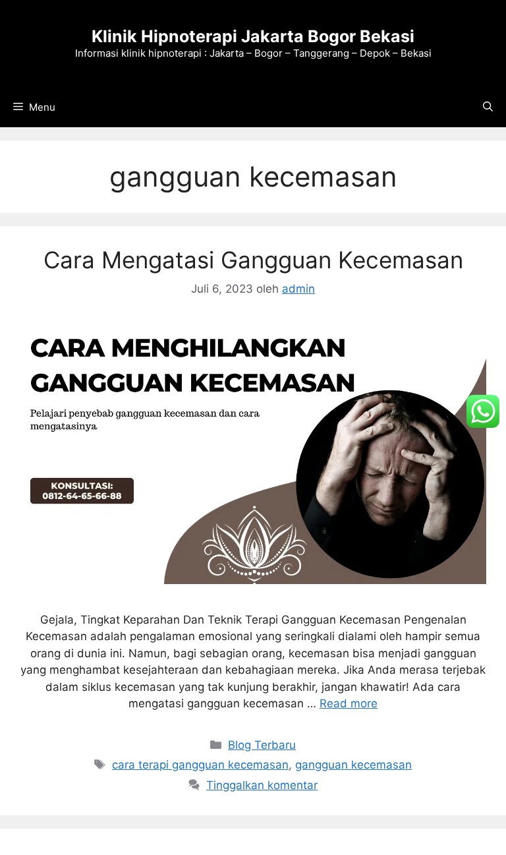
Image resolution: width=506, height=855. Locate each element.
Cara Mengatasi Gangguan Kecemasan (253, 260)
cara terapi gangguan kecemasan (200, 764)
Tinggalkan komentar (262, 785)
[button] (488, 107)
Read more (349, 703)
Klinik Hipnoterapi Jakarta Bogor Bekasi (253, 36)
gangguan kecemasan (353, 764)
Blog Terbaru (262, 745)
